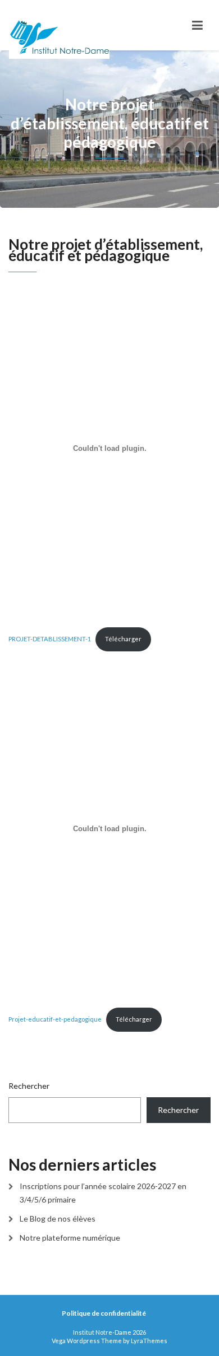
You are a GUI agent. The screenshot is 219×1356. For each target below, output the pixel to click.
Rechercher (28, 1086)
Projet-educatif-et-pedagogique (55, 1019)
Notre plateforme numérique (70, 1237)
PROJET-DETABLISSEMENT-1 (49, 638)
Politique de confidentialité (104, 1313)
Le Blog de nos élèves (57, 1218)
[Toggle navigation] (197, 25)
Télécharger (123, 638)
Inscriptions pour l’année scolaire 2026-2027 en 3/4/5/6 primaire (103, 1192)
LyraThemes (149, 1340)
